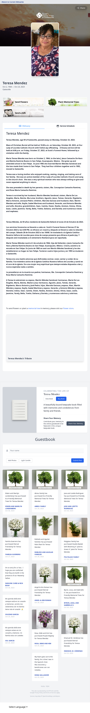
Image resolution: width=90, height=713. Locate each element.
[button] (15, 479)
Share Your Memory (75, 423)
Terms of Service (51, 693)
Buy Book (61, 399)
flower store (68, 308)
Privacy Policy (39, 693)
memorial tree (34, 308)
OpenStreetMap (47, 696)
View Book (49, 399)
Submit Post (77, 460)
